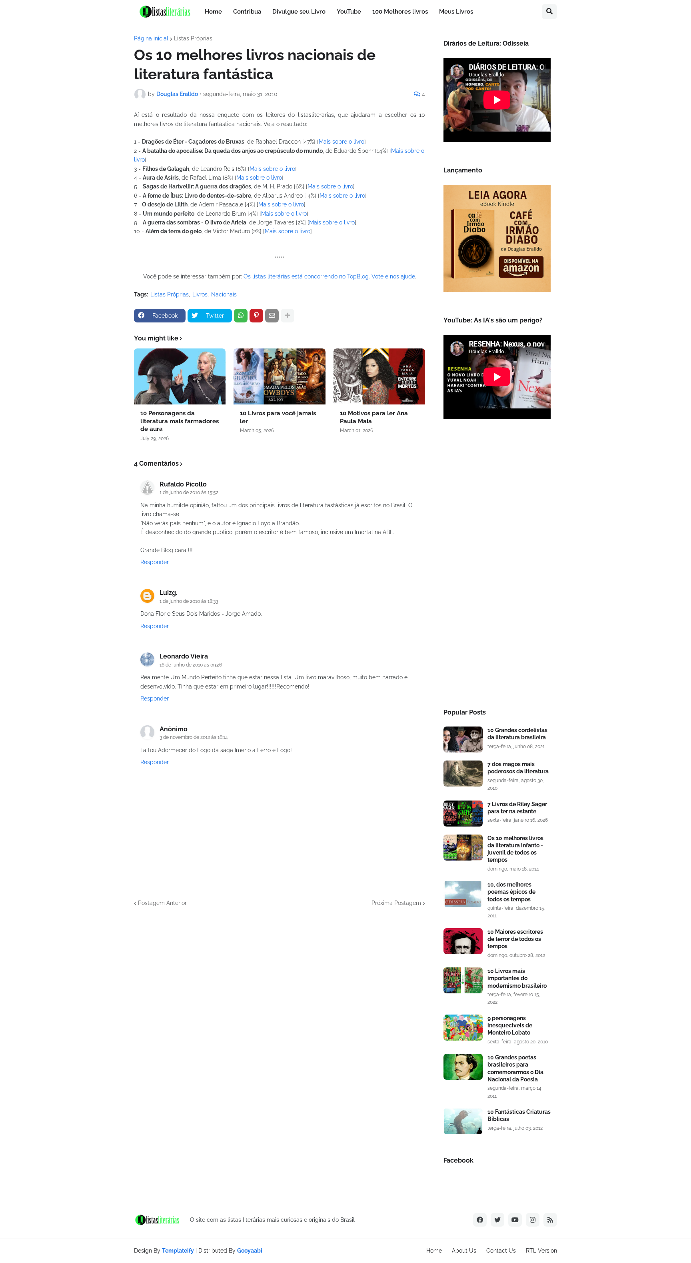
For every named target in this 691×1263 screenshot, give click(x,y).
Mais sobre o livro (341, 141)
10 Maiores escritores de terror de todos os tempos (515, 939)
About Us (464, 1250)
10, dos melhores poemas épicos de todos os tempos (511, 891)
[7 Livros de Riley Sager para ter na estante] (463, 814)
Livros (200, 294)
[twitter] (497, 1220)
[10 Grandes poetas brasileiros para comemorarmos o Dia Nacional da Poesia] (463, 1067)
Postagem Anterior (162, 903)
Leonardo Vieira (184, 656)
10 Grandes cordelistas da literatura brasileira (517, 734)
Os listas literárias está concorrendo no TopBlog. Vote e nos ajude (329, 276)
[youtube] (515, 1220)
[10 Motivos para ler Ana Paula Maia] (379, 376)
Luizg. (169, 592)
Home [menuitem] (213, 11)
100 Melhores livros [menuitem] (400, 11)
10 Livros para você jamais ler (278, 417)
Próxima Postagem (396, 903)
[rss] (550, 1220)
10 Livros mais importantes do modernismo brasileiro (517, 978)
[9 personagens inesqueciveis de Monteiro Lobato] (463, 1028)
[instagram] (532, 1220)
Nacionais (224, 294)
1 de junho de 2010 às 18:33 (189, 601)
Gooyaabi (249, 1250)
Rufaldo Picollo (183, 484)
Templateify (178, 1250)
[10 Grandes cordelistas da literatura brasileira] (463, 740)
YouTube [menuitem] (349, 11)
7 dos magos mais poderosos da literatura (518, 768)
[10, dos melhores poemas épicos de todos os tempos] (463, 894)
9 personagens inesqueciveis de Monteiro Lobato (509, 1025)
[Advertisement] (497, 566)
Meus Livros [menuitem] (456, 11)
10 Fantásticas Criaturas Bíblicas (519, 1115)
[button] (549, 11)
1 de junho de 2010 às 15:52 (189, 492)
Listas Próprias (193, 38)
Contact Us (501, 1250)
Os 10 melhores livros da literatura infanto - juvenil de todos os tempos (515, 849)
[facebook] (480, 1220)
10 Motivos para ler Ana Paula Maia (374, 417)
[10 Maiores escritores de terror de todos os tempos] (463, 941)
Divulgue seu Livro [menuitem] (299, 11)
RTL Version (541, 1250)
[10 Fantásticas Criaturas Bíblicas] (463, 1121)
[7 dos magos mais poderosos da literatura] (463, 774)
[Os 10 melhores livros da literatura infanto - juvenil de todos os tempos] (463, 848)
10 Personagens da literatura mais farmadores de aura (179, 421)
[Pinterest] (256, 315)
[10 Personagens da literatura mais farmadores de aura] (180, 376)
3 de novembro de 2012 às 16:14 (194, 737)
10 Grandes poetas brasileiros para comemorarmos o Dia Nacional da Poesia (515, 1068)
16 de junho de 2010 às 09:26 (191, 665)
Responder (154, 562)
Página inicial (151, 38)
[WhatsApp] (241, 315)
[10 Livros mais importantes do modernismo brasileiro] (463, 980)
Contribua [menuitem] (247, 11)
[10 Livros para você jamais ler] (279, 376)
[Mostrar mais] (287, 315)
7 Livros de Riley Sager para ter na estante (517, 808)
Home (434, 1250)
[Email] (272, 315)
